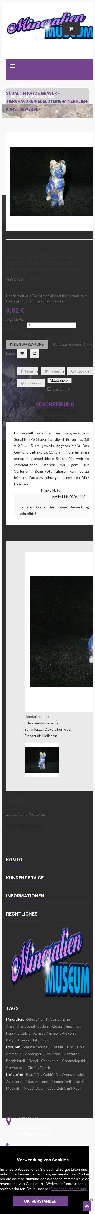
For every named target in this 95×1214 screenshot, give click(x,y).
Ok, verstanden (40, 1201)
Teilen (29, 371)
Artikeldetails (54, 411)
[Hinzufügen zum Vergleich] (34, 353)
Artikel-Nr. (60, 496)
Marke (46, 490)
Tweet (55, 371)
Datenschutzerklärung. (69, 1189)
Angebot (17, 800)
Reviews (55, 418)
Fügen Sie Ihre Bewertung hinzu (38, 284)
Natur (57, 490)
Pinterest (33, 383)
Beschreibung (54, 404)
